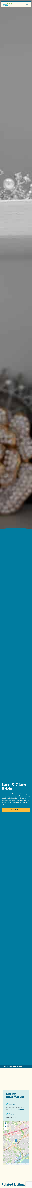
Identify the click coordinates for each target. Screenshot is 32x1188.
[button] (16, 1141)
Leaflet (11, 1163)
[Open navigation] (27, 4)
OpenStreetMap (19, 1163)
